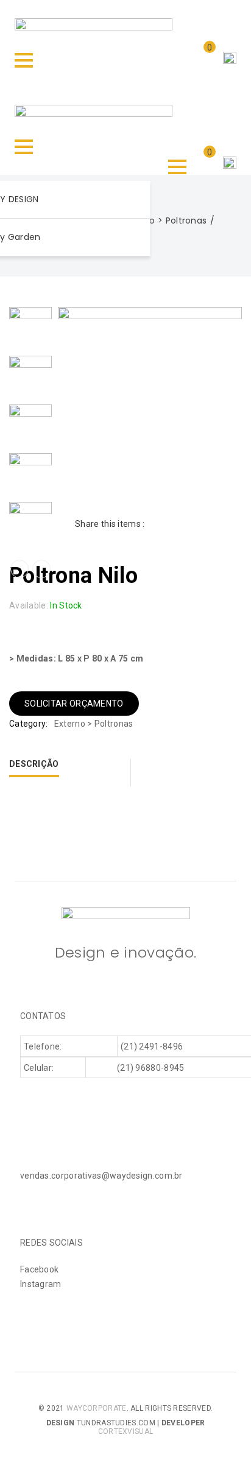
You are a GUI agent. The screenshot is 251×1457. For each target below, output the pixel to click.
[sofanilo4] (30, 425)
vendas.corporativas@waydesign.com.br (101, 1175)
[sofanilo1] (30, 328)
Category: (28, 723)
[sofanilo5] (30, 474)
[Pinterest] (196, 523)
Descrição (34, 764)
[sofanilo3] (30, 522)
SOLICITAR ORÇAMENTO (74, 703)
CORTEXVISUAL (126, 1431)
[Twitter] (176, 523)
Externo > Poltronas (164, 220)
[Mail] (216, 523)
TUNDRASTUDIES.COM (116, 1423)
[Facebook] (155, 523)
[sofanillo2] (30, 376)
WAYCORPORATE (96, 1408)
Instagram (41, 1284)
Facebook (39, 1269)
